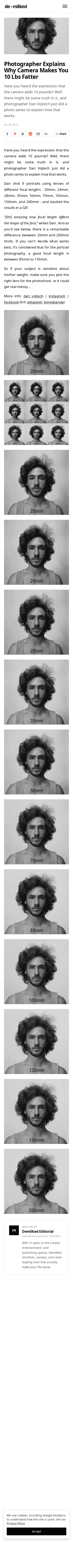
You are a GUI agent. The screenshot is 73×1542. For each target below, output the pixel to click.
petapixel (34, 302)
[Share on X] (22, 134)
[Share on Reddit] (30, 134)
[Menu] (65, 6)
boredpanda (54, 302)
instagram (57, 296)
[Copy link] (46, 134)
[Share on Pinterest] (15, 134)
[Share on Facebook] (7, 134)
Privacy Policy (16, 1523)
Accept (36, 1531)
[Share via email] (38, 134)
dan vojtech (33, 296)
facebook (11, 302)
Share (62, 134)
